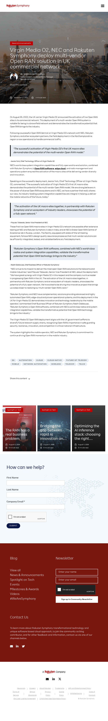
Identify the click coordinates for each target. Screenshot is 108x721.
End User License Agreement (25, 699)
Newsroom (21, 688)
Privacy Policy (48, 693)
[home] (18, 6)
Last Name (12, 490)
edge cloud (60, 169)
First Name (12, 478)
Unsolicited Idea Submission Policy (53, 699)
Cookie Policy (61, 693)
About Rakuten (45, 688)
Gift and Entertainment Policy (79, 688)
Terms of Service (16, 693)
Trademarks (59, 688)
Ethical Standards (32, 693)
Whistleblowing (76, 694)
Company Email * (16, 502)
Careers (32, 688)
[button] (102, 6)
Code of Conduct (92, 693)
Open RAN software (44, 169)
